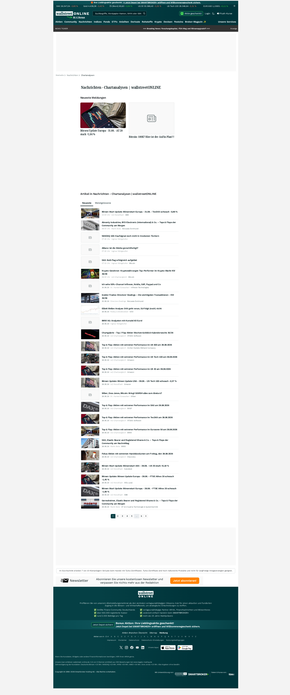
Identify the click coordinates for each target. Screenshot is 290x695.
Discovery (131, 457)
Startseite (60, 75)
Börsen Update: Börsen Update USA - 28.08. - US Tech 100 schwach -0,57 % (139, 381)
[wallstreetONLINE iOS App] (168, 649)
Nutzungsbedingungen (175, 640)
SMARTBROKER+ (181, 613)
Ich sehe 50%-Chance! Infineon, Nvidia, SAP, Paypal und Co (131, 284)
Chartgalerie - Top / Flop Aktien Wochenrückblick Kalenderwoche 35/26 (137, 332)
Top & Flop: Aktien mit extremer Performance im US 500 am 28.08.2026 (137, 345)
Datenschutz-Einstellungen (153, 640)
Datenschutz (134, 640)
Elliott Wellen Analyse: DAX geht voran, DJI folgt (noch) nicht (132, 308)
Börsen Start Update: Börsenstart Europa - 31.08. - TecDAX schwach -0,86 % (140, 211)
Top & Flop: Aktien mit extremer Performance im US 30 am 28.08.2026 (136, 369)
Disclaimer (122, 640)
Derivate (135, 21)
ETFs (114, 21)
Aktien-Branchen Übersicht (134, 633)
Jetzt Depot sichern (103, 624)
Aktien (59, 21)
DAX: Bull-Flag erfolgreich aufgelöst (119, 260)
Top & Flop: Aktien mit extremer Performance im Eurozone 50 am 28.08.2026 (139, 429)
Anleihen (124, 21)
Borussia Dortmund (130, 229)
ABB (127, 215)
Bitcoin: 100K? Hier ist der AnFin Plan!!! (151, 137)
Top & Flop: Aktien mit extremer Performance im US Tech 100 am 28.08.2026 (139, 357)
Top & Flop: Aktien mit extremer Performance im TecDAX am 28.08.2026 (137, 417)
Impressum (111, 640)
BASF (129, 408)
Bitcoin (132, 263)
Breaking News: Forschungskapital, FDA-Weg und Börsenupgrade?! (157, 29)
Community (70, 21)
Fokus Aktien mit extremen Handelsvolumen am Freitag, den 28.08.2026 (137, 453)
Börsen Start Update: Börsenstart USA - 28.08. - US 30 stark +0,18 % (135, 466)
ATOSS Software (134, 336)
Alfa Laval (128, 483)
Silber (133, 396)
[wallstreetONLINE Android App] (185, 649)
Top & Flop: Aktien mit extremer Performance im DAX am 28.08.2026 (135, 405)
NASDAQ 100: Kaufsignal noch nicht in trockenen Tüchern (130, 236)
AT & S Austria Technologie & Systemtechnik (139, 507)
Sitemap (153, 633)
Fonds (106, 21)
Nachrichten (85, 21)
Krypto (158, 21)
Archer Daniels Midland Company (141, 348)
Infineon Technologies (140, 287)
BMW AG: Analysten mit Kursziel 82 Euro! (122, 320)
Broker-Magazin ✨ (195, 21)
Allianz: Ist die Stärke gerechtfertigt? (120, 248)
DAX (131, 312)
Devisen (168, 21)
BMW (129, 433)
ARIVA (126, 657)
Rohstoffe (147, 21)
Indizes (98, 21)
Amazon (130, 360)
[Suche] (144, 13)
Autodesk (128, 469)
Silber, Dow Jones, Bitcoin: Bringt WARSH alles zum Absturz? (132, 393)
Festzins (178, 21)
